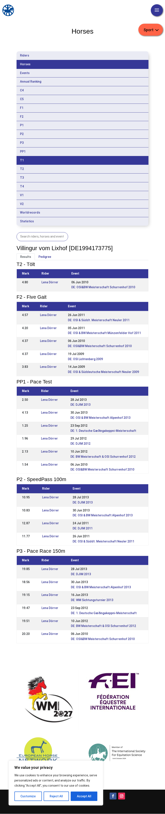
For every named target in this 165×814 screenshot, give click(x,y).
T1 (22, 160)
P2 (22, 134)
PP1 (23, 151)
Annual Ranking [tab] (30, 81)
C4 (22, 90)
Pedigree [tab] (44, 256)
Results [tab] (25, 256)
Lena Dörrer (49, 282)
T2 (22, 169)
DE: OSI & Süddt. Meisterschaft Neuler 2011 (99, 320)
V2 (22, 204)
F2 (21, 116)
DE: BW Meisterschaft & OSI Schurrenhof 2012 (103, 456)
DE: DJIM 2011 (83, 528)
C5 (22, 99)
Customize (28, 796)
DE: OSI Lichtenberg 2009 (85, 359)
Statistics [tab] (27, 221)
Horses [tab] (25, 64)
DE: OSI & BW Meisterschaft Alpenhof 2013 (100, 417)
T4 (22, 186)
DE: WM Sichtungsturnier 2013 (92, 600)
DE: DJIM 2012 (80, 443)
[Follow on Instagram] (121, 796)
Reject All (56, 796)
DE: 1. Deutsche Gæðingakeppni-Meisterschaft (103, 430)
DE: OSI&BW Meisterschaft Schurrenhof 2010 (103, 287)
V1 (22, 195)
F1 (21, 108)
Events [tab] (25, 73)
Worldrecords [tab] (30, 212)
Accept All (84, 796)
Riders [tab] (24, 55)
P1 (22, 125)
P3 (22, 142)
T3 (22, 177)
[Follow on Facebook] (113, 796)
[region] (56, 783)
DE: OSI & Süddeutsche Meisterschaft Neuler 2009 (103, 372)
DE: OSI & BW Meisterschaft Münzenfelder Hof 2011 (104, 333)
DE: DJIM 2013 (80, 404)
